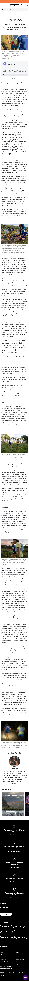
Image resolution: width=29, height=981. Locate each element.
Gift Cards (21, 937)
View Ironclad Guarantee (14, 835)
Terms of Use (3, 957)
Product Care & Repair (5, 961)
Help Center (6, 926)
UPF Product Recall (5, 964)
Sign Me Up (6, 914)
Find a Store (19, 950)
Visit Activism (14, 867)
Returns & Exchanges (7, 932)
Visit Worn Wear (14, 881)
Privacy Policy (3, 959)
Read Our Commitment (14, 898)
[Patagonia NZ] (14, 5)
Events (17, 952)
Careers (18, 957)
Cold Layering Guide (7, 937)
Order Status (18, 926)
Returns (2, 954)
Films (1, 950)
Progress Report (20, 964)
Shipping (2, 952)
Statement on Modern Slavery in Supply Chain (6, 967)
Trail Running (21, 24)
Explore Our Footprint (14, 851)
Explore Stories (10, 812)
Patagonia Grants (20, 959)
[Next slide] (24, 805)
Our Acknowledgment (21, 961)
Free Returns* (15, 1)
